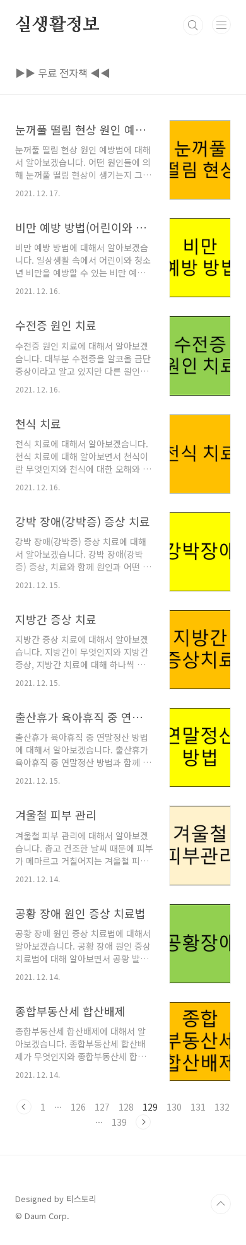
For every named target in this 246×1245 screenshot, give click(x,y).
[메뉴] (221, 24)
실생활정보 (57, 25)
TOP (221, 1204)
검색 (193, 25)
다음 (143, 1122)
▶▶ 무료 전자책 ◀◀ (62, 72)
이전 (24, 1106)
